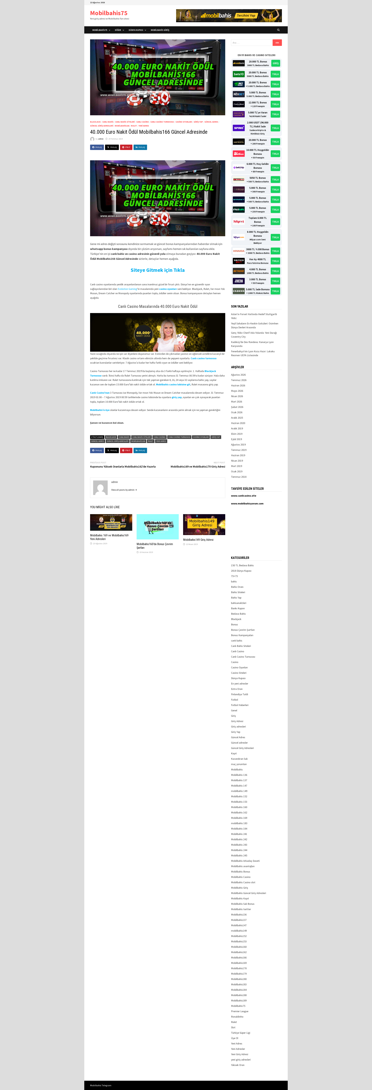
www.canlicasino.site (243, 495)
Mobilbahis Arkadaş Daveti (245, 860)
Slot (233, 1027)
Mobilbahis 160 (239, 807)
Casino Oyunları (184, 122)
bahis (234, 581)
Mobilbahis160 (239, 946)
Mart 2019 (236, 466)
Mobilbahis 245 (239, 855)
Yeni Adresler (238, 1049)
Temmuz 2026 (238, 380)
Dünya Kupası (136, 29)
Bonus (234, 624)
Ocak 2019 (236, 471)
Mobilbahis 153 (239, 801)
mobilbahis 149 (239, 791)
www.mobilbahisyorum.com (247, 503)
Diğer (118, 29)
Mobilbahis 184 (239, 828)
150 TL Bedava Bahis (242, 565)
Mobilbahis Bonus (240, 871)
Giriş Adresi (237, 721)
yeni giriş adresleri (241, 1059)
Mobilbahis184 (239, 989)
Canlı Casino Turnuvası (162, 122)
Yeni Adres (143, 125)
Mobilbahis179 (239, 973)
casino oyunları (168, 289)
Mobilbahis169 (239, 963)
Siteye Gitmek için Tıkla (158, 270)
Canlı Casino (142, 122)
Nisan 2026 (237, 396)
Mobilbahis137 (239, 920)
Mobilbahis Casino (241, 877)
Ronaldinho (237, 1016)
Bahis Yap (236, 597)
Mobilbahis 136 (239, 775)
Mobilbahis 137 (239, 780)
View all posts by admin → (124, 489)
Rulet (134, 125)
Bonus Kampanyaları (242, 635)
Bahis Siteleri (238, 592)
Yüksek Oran (237, 1065)
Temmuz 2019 (238, 450)
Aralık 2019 (237, 428)
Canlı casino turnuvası (204, 358)
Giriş (233, 715)
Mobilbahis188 (239, 995)
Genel (234, 710)
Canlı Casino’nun (100, 392)
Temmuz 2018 (238, 476)
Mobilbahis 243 (239, 844)
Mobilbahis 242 (239, 839)
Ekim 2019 (236, 433)
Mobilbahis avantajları (243, 866)
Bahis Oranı (237, 586)
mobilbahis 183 (239, 823)
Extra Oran (237, 689)
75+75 (234, 576)
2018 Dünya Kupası (241, 570)
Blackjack (95, 122)
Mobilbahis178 (239, 968)
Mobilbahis (237, 769)
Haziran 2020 (238, 423)
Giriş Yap (198, 122)
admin (100, 139)
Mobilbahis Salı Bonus (242, 903)
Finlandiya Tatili (239, 694)
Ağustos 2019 (238, 444)
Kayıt (234, 753)
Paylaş (98, 147)
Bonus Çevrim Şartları (243, 629)
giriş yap (177, 397)
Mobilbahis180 (239, 979)
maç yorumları (239, 764)
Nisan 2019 (237, 460)
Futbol (234, 699)
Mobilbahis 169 (239, 817)
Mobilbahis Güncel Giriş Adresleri (248, 893)
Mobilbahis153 (239, 941)
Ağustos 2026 (238, 374)
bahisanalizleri (238, 603)
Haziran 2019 (238, 455)
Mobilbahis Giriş (160, 29)
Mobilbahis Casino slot (243, 882)
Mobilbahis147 (239, 925)
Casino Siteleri (238, 672)
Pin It (127, 147)
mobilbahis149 (239, 930)
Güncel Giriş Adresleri (101, 125)
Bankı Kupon (238, 608)
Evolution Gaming (127, 289)
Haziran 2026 (238, 385)
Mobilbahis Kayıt (240, 898)
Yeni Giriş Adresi (239, 1054)
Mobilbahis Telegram (100, 1085)
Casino (234, 662)
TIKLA (275, 74)
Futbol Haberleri (239, 705)
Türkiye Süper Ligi (240, 1032)
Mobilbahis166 (122, 125)
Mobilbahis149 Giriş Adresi (198, 539)
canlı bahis (107, 122)
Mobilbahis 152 (239, 796)
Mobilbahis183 (239, 984)
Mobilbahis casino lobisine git (173, 384)
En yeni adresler (239, 683)
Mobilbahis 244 (239, 850)
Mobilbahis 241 (239, 834)
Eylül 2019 (236, 439)
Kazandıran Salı (239, 758)
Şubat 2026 (237, 407)
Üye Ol (234, 1038)
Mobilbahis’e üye (100, 410)
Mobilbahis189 (239, 1000)
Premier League (239, 1011)
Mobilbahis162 (239, 952)
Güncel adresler (239, 742)
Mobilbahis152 (239, 936)
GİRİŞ (276, 63)
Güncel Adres (211, 122)
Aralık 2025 (237, 417)
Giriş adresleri (238, 726)
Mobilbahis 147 (239, 785)
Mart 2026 (236, 401)
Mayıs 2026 (237, 390)
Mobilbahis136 (239, 914)
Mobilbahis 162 (239, 812)
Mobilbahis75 (108, 13)
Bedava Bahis (238, 613)
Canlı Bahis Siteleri (125, 122)
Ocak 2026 (236, 412)
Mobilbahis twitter (241, 909)
